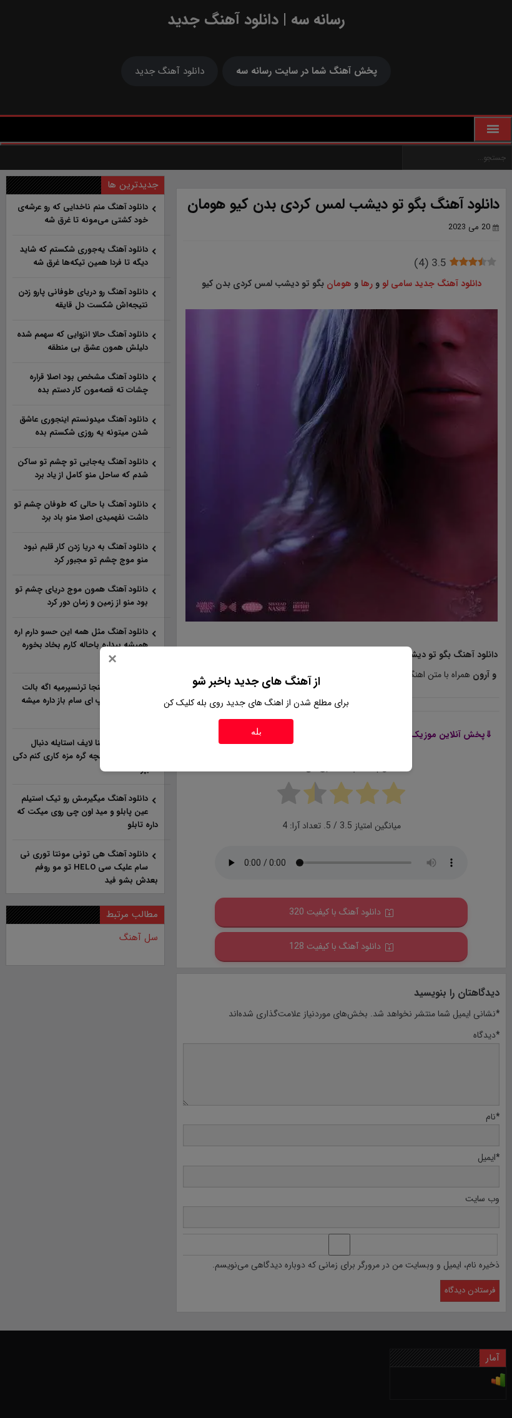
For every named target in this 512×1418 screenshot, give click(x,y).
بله (256, 731)
